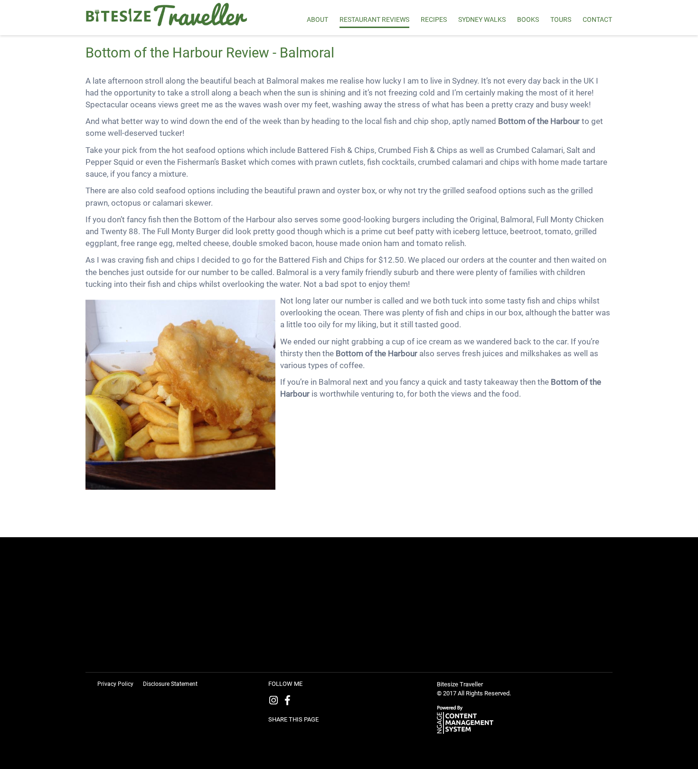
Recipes (434, 19)
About (317, 19)
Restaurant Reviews (374, 19)
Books (528, 19)
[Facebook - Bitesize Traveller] (289, 702)
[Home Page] (171, 15)
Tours (560, 19)
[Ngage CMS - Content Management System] (468, 718)
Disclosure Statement (170, 684)
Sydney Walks (482, 19)
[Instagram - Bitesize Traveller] (275, 702)
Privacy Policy (115, 684)
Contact (597, 19)
